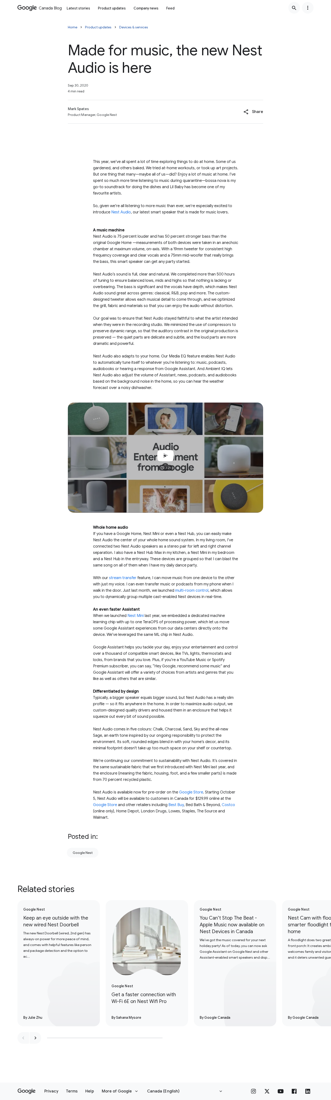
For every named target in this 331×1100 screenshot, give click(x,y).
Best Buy (176, 804)
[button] (253, 112)
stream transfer (122, 577)
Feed (170, 8)
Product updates (112, 8)
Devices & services (133, 27)
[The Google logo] (26, 1091)
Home (72, 27)
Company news (146, 8)
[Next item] (35, 1038)
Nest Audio (121, 212)
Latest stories (78, 8)
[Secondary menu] (308, 8)
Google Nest (83, 852)
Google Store (191, 792)
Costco (228, 804)
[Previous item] (23, 1038)
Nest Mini (135, 615)
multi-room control (191, 590)
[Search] (294, 8)
